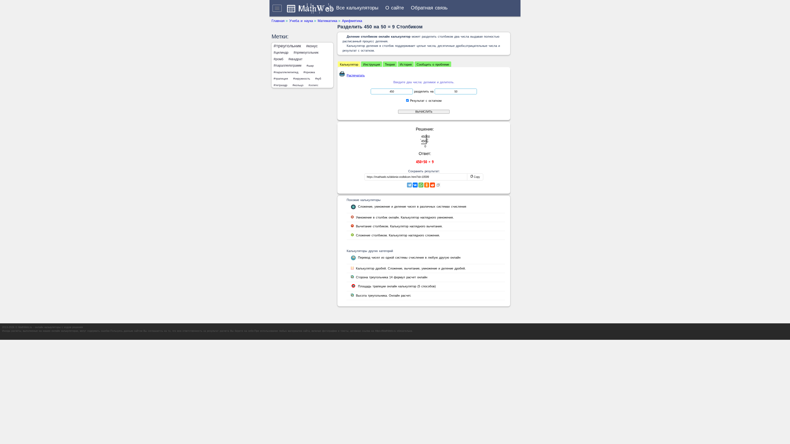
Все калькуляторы (357, 7)
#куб (318, 78)
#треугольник (287, 45)
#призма (309, 72)
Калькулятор (349, 64)
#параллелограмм (287, 65)
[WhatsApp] (420, 185)
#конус (312, 46)
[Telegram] (409, 185)
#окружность (301, 78)
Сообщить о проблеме (433, 64)
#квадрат (295, 59)
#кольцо (298, 85)
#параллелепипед (286, 72)
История (406, 64)
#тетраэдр (280, 85)
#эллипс (313, 85)
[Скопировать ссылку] (438, 185)
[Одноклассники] (426, 185)
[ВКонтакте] (415, 185)
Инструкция (371, 64)
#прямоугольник (306, 52)
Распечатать (356, 75)
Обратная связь (429, 7)
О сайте (394, 7)
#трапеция (281, 78)
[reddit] (432, 185)
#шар (310, 65)
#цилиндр (281, 52)
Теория (390, 64)
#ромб (278, 59)
